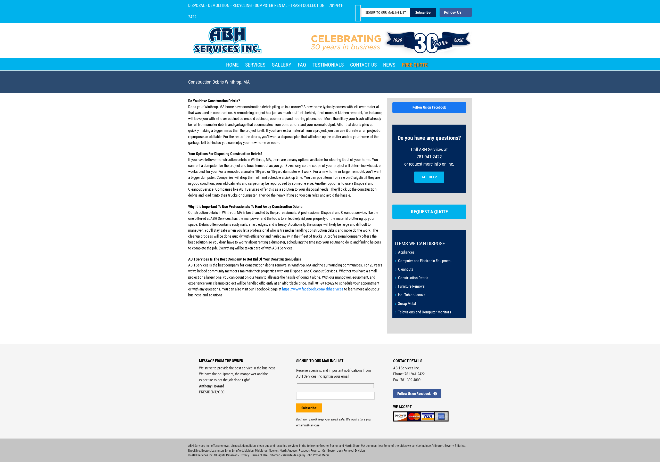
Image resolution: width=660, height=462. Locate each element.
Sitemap (275, 455)
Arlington (437, 446)
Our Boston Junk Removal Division (343, 450)
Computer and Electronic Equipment (424, 260)
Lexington (217, 450)
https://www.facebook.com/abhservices (313, 289)
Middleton (261, 450)
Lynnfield (237, 450)
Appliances (406, 252)
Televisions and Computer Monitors (424, 312)
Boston (205, 450)
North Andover (289, 450)
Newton (273, 450)
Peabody (304, 450)
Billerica (460, 446)
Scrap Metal (407, 303)
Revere (315, 450)
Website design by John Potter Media (306, 455)
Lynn (228, 450)
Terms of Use (259, 455)
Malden (249, 450)
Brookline (194, 450)
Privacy (244, 455)
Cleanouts (405, 269)
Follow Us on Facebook (429, 107)
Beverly (448, 446)
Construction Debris (413, 277)
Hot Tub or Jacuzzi (412, 295)
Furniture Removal (411, 286)
